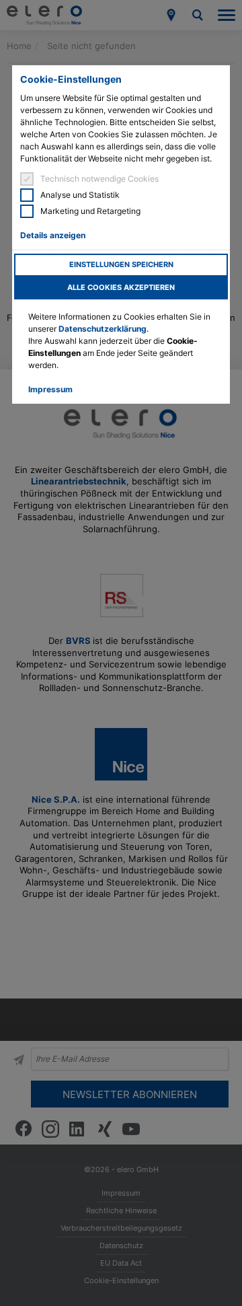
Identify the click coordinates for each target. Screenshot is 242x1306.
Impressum (50, 389)
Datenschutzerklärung (102, 329)
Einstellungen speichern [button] (121, 264)
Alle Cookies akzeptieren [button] (121, 287)
